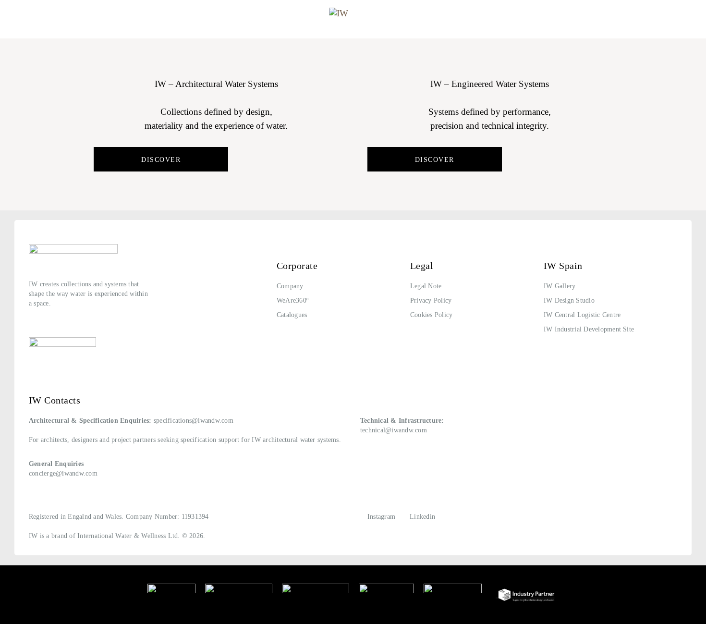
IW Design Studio (569, 300)
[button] (16, 16)
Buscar (681, 16)
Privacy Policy (430, 300)
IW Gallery (559, 286)
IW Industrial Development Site (589, 329)
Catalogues (292, 314)
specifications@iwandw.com (193, 420)
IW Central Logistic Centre (582, 314)
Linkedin (422, 516)
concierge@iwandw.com (63, 473)
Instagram (381, 516)
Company (290, 286)
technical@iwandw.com (393, 430)
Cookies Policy (431, 314)
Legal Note (425, 286)
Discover (161, 159)
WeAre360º (292, 300)
